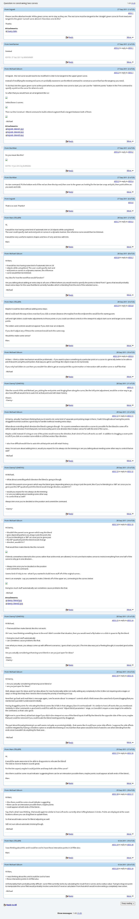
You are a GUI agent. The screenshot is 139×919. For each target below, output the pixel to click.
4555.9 (116, 305)
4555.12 (115, 416)
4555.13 (115, 471)
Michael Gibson (16, 69)
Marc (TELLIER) (15, 217)
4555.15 (115, 620)
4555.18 (115, 794)
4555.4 (116, 152)
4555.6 (130, 202)
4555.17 (115, 753)
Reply (71, 37)
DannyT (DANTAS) (17, 383)
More (129, 37)
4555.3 (116, 73)
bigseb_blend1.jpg (15, 129)
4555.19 (115, 844)
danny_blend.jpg (14, 600)
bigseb (12, 9)
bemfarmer (14, 44)
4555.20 (115, 868)
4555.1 (130, 13)
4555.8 (116, 257)
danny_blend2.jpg (15, 603)
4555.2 (116, 48)
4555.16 (115, 676)
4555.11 (130, 387)
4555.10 (116, 356)
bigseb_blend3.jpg (15, 135)
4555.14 (115, 524)
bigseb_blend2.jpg (15, 132)
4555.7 (116, 221)
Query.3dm (12, 31)
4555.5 (116, 181)
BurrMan (13, 148)
